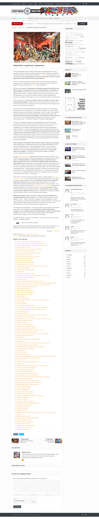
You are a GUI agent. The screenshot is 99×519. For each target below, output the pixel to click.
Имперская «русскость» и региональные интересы (29, 382)
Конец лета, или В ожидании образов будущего (28, 339)
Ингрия (79, 61)
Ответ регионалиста (21, 279)
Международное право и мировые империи (27, 384)
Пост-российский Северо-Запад (24, 371)
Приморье (75, 58)
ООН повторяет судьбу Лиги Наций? (25, 326)
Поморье (81, 58)
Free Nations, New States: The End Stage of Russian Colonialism (32, 343)
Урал (82, 37)
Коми (81, 40)
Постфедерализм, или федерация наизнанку (27, 403)
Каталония (68, 48)
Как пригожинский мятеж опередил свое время (28, 253)
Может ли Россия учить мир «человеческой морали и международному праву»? (36, 283)
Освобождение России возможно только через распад (78, 149)
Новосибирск (78, 33)
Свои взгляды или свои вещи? (24, 260)
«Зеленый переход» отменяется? (24, 393)
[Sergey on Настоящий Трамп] (67, 228)
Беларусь (82, 50)
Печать (54, 68)
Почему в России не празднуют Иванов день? (27, 361)
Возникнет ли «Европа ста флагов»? (25, 401)
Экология (36, 18)
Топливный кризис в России (23, 247)
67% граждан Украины (23, 156)
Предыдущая (25, 439)
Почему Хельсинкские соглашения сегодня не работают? (30, 346)
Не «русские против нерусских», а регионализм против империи (32, 300)
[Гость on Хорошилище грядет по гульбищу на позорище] (67, 216)
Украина (82, 48)
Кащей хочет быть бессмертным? (24, 258)
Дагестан (77, 37)
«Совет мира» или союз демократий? (25, 292)
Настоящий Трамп (76, 228)
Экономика (30, 18)
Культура (51, 18)
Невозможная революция (22, 311)
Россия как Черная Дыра (22, 354)
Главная (24, 3)
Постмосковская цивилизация (76, 129)
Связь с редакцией (49, 3)
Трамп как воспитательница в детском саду (27, 380)
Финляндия (74, 38)
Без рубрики (69, 254)
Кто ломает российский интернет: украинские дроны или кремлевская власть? (36, 356)
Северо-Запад (76, 52)
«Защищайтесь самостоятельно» (24, 264)
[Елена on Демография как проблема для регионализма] (67, 238)
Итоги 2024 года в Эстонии (23, 423)
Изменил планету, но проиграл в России (26, 286)
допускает (33, 85)
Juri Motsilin (74, 204)
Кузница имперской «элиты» (23, 420)
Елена (72, 237)
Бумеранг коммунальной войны (24, 294)
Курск (78, 46)
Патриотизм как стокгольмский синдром (26, 331)
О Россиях (74, 136)
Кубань (67, 33)
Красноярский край (70, 56)
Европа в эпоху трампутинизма (24, 378)
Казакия (76, 40)
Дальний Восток (79, 64)
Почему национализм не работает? (25, 369)
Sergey (72, 226)
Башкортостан (70, 44)
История (41, 18)
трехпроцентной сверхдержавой (42, 185)
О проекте (29, 3)
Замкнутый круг (20, 271)
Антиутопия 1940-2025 (22, 399)
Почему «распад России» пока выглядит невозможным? (30, 243)
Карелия (68, 61)
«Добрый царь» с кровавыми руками (25, 425)
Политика (19, 18)
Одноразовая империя (67, 23)
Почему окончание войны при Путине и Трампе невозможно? (32, 307)
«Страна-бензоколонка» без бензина (25, 316)
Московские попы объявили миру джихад (78, 177)
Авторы (41, 3)
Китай (67, 50)
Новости (14, 18)
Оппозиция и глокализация (23, 397)
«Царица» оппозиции (21, 322)
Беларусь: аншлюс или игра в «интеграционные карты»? (78, 157)
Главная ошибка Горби (22, 390)
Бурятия (67, 38)
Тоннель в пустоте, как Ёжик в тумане (25, 251)
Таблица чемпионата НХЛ (79, 89)
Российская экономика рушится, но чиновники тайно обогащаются (33, 285)
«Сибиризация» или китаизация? (24, 290)
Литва (75, 46)
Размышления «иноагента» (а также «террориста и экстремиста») (33, 275)
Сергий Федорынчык (76, 189)
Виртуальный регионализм (23, 416)
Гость (72, 214)
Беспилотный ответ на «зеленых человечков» (27, 256)
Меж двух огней (20, 337)
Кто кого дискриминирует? (23, 268)
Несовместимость (20, 350)
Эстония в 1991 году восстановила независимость (29, 241)
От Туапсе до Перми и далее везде (25, 269)
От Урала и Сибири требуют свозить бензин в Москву (37, 23)
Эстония (68, 57)
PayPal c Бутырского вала (22, 298)
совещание (43, 75)
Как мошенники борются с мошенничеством (27, 375)
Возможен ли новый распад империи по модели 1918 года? (31, 315)
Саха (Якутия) (80, 44)
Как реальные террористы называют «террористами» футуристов (33, 376)
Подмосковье (76, 42)
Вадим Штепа (16, 68)
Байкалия (75, 54)
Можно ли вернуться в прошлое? (24, 421)
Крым (67, 59)
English (36, 3)
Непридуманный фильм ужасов (24, 320)
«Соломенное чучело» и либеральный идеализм (78, 164)
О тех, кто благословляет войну (79, 171)
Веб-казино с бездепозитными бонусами (76, 75)
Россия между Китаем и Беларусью (25, 348)
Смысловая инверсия (21, 303)
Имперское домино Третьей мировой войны (27, 418)
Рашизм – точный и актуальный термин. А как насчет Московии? (32, 333)
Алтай (78, 56)
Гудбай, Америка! (20, 296)
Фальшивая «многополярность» (24, 405)
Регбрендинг (56, 18)
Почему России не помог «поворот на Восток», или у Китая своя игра (33, 318)
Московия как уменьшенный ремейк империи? (28, 358)
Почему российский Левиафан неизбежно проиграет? (30, 281)
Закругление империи (22, 408)
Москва (68, 42)
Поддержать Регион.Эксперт (62, 3)
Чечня (72, 35)
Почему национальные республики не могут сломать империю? (32, 365)
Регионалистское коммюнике (49, 441)
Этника (46, 18)
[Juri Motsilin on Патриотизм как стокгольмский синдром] (67, 205)
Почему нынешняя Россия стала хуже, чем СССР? (29, 249)
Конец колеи (56, 23)
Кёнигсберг (69, 40)
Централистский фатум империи (24, 335)
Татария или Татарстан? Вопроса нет (26, 441)
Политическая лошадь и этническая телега (27, 345)
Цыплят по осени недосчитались (24, 324)
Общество (25, 18)
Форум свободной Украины (23, 288)
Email (59, 68)
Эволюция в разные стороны (23, 427)
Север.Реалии (56, 231)
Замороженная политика (22, 429)
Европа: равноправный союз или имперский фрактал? (30, 395)
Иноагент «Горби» (21, 360)
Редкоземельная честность (23, 407)
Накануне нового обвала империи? (25, 262)
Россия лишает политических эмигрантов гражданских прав (31, 245)
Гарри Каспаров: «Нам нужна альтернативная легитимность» (31, 266)
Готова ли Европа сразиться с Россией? (26, 328)
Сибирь (69, 63)
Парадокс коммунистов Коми (23, 386)
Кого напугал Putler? (21, 352)
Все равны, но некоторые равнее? (25, 277)
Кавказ (73, 48)
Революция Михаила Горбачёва (24, 392)
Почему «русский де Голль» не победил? (26, 373)
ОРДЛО (72, 33)
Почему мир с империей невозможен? (26, 367)
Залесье (67, 35)
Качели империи (20, 301)
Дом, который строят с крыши (23, 254)
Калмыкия (71, 37)
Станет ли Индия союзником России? (25, 305)
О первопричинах (20, 341)
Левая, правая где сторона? (23, 388)
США (74, 61)
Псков (71, 59)
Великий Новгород (74, 50)
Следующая (49, 439)
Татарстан (69, 46)
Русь (77, 48)
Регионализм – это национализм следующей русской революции (79, 122)
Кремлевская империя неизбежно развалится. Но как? (30, 330)
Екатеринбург (77, 59)
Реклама (68, 270)
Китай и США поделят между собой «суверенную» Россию (31, 309)
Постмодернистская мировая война (25, 273)
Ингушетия (68, 52)
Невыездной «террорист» (22, 313)
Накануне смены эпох (22, 410)
